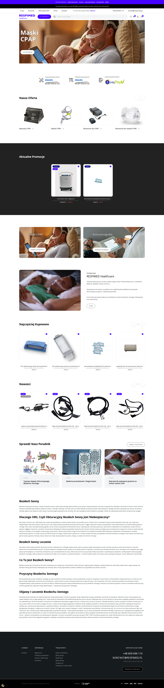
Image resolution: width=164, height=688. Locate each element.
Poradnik (31, 11)
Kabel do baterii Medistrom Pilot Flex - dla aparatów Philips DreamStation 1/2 (98, 426)
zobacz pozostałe (136, 444)
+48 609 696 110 (118, 11)
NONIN (107, 2)
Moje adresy (60, 660)
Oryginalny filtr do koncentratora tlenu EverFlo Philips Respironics (130, 366)
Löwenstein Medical (90, 2)
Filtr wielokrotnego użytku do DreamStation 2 (66, 366)
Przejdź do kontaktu (132, 669)
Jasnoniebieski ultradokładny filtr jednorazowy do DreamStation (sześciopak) (98, 366)
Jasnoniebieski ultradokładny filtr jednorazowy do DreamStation (98, 199)
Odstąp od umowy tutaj (64, 665)
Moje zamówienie (61, 653)
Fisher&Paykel (100, 2)
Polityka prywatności (42, 655)
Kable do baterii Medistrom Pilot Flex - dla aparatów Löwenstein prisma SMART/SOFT (66, 426)
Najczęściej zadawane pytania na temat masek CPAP (123, 482)
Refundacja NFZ (44, 11)
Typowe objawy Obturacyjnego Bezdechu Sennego (36, 482)
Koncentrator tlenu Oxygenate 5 (66, 199)
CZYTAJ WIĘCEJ (27, 52)
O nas (22, 11)
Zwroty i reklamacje (41, 658)
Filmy (55, 11)
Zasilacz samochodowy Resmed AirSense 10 (34, 426)
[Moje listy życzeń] (131, 17)
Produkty (45, 16)
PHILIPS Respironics (73, 2)
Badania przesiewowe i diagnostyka (81, 481)
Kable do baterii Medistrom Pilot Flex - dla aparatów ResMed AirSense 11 (130, 426)
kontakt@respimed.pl (135, 11)
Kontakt (64, 11)
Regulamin (38, 653)
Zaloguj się (59, 663)
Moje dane (59, 658)
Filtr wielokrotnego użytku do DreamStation (34, 366)
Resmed (81, 2)
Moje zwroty (60, 655)
